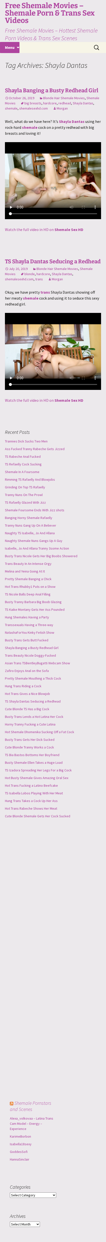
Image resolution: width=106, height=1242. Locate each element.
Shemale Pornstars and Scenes (30, 1106)
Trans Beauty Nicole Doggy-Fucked (30, 655)
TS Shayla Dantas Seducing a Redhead (53, 261)
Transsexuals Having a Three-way (29, 625)
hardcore (50, 103)
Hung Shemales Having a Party (27, 617)
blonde (29, 274)
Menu (10, 47)
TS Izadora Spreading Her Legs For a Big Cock (38, 770)
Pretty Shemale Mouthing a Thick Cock (33, 678)
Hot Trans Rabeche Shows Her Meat (31, 808)
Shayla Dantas (83, 103)
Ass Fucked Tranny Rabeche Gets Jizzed (35, 449)
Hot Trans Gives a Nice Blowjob (27, 693)
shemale (11, 108)
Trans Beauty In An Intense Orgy (28, 563)
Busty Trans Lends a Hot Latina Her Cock (34, 716)
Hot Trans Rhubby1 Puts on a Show (30, 586)
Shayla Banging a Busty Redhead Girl (51, 90)
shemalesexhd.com (33, 108)
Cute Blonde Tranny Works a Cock (29, 747)
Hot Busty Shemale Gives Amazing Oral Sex (36, 778)
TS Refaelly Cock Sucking (23, 464)
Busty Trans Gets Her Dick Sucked (29, 739)
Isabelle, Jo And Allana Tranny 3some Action (37, 548)
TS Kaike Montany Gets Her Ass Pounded (35, 609)
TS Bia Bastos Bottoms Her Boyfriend (32, 755)
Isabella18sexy (21, 1144)
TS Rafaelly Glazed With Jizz (25, 502)
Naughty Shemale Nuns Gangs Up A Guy (33, 540)
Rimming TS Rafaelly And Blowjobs (30, 479)
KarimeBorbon (20, 1136)
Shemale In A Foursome (22, 472)
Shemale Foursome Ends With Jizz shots (34, 510)
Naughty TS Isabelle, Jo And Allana (30, 533)
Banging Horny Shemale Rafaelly (28, 518)
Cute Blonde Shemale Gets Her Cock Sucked (37, 816)
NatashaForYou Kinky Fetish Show (29, 632)
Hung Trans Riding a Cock (23, 686)
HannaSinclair (19, 1159)
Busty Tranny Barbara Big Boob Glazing (33, 602)
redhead (64, 103)
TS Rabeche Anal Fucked (23, 456)
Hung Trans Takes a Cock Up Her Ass (31, 801)
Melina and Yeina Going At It (25, 571)
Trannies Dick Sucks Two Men (26, 441)
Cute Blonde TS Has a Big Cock (27, 709)
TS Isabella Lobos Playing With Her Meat (34, 793)
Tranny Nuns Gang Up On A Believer (30, 525)
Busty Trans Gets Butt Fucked (26, 640)
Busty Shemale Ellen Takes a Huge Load (34, 762)
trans (39, 279)
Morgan (62, 108)
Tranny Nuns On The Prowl (24, 495)
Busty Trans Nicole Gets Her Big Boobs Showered (41, 556)
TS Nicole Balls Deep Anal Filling (28, 594)
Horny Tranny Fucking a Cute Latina (30, 724)
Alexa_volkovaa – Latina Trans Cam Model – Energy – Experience (31, 1123)
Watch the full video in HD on (44, 229)
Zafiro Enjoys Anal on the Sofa (27, 671)
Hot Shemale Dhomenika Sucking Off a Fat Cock (39, 732)
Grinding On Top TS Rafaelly (25, 487)
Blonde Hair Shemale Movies (64, 98)
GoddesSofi (19, 1151)
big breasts (32, 103)
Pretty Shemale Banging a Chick (28, 579)
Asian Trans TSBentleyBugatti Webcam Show (37, 663)
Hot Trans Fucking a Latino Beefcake (31, 785)
